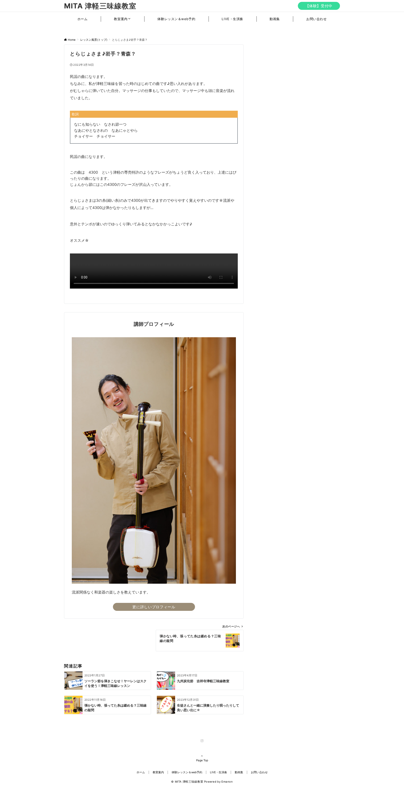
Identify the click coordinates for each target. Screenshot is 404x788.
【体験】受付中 (318, 6)
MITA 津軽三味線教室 (100, 6)
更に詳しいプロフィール (153, 607)
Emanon (227, 781)
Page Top (202, 760)
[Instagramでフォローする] (202, 741)
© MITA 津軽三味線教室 (187, 781)
